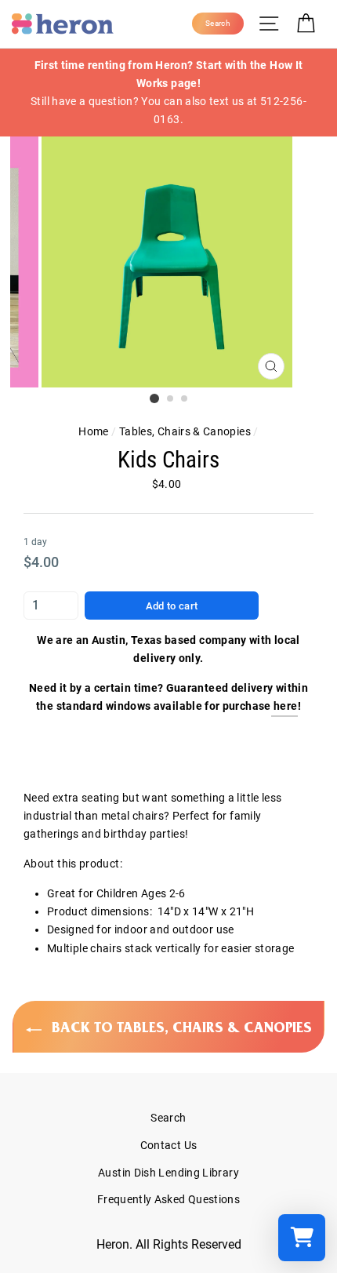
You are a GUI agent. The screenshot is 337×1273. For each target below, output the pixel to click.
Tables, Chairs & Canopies (185, 431)
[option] (168, 92)
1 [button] (154, 398)
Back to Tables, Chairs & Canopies (180, 1027)
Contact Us (168, 1145)
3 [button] (185, 399)
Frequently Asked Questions (168, 1199)
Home (93, 431)
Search (168, 1118)
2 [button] (171, 399)
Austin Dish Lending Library (168, 1173)
